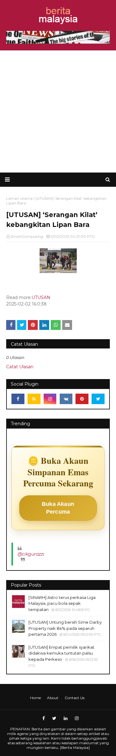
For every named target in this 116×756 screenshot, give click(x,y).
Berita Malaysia (74, 747)
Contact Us (74, 697)
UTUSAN (41, 297)
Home (35, 697)
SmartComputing (27, 236)
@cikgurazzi (31, 554)
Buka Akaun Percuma (58, 508)
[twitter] (98, 399)
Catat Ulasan (19, 366)
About (52, 697)
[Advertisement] (58, 111)
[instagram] (50, 399)
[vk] (66, 399)
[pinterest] (81, 399)
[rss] (34, 399)
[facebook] (17, 399)
